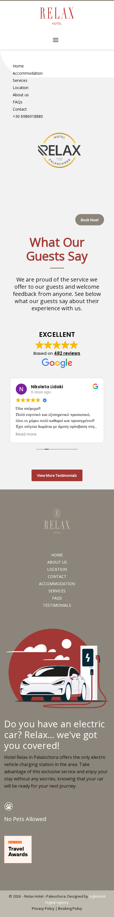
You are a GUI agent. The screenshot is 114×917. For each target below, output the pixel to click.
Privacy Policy (43, 908)
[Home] (59, 150)
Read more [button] (26, 434)
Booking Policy (70, 908)
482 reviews (67, 353)
